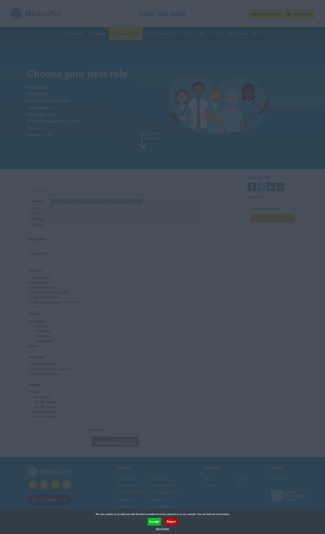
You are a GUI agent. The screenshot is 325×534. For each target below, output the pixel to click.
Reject (171, 521)
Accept (154, 521)
